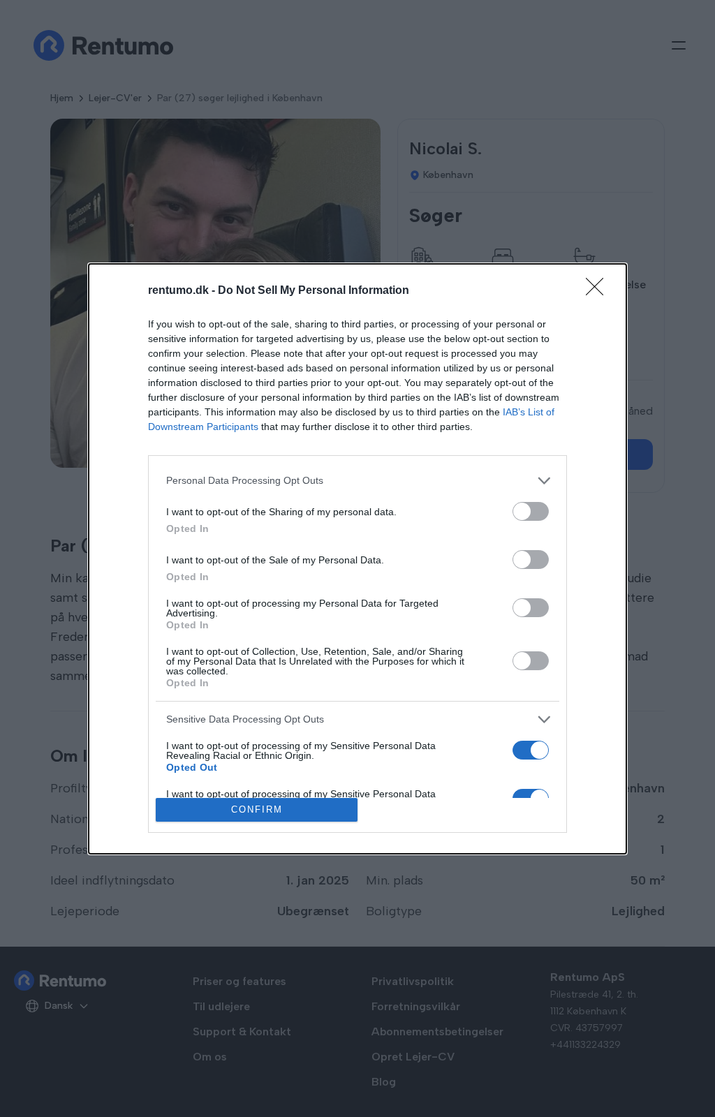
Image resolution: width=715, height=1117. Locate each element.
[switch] (531, 511)
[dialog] (357, 559)
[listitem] (357, 480)
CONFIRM (257, 809)
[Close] (599, 291)
